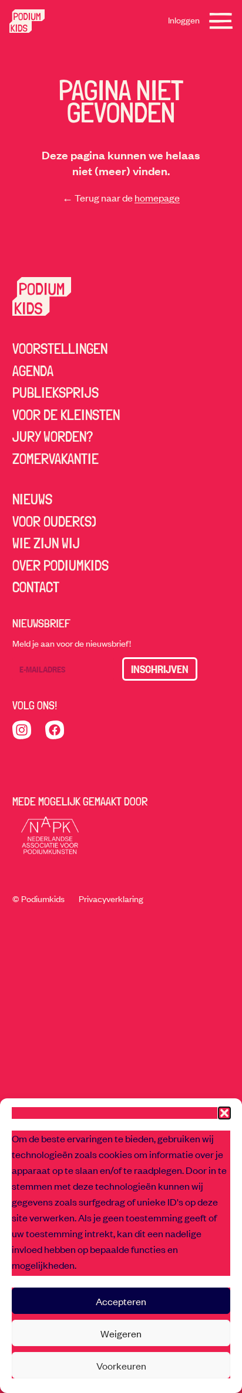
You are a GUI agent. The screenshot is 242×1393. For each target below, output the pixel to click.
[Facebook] (54, 730)
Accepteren (121, 1301)
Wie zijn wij (46, 543)
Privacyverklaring (111, 898)
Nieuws (32, 499)
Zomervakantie (55, 458)
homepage (157, 197)
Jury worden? (52, 436)
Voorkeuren (121, 1365)
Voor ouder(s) (54, 521)
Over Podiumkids (60, 565)
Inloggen (184, 20)
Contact (35, 587)
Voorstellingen (59, 348)
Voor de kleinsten (66, 415)
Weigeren (121, 1333)
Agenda (32, 371)
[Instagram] (21, 730)
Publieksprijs (55, 392)
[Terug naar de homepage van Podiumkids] (27, 21)
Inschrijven (160, 669)
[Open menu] (221, 21)
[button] (224, 1113)
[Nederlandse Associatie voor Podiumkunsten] (50, 835)
